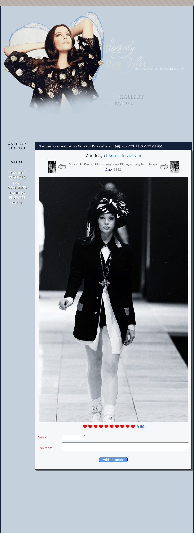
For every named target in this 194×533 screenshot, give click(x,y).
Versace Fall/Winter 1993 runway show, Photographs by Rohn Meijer (113, 164)
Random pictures (17, 195)
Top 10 (17, 203)
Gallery (45, 146)
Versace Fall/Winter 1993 (99, 146)
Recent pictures (17, 174)
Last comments (17, 185)
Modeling (65, 146)
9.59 (140, 427)
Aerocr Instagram (124, 155)
